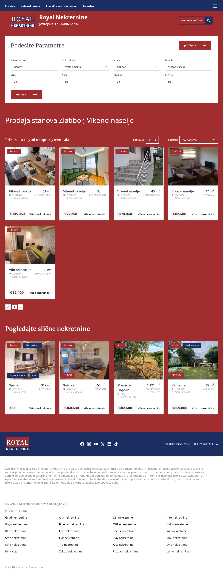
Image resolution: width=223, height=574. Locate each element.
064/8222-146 (69, 24)
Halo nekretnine (177, 524)
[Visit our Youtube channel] (96, 444)
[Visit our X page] (103, 444)
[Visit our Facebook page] (82, 444)
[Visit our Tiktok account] (116, 444)
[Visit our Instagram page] (89, 444)
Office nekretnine (124, 524)
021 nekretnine (123, 517)
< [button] (8, 307)
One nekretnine (177, 545)
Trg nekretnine (69, 545)
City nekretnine (69, 517)
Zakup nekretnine (70, 551)
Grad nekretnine (16, 517)
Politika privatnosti (177, 444)
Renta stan (12, 551)
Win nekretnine (177, 531)
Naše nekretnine (30, 6)
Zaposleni (88, 6)
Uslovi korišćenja (206, 444)
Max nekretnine (177, 538)
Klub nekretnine (15, 531)
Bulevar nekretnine (71, 524)
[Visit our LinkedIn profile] (109, 444)
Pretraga (21, 94)
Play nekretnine (123, 538)
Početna (10, 6)
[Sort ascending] (149, 140)
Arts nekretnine (123, 545)
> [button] (21, 307)
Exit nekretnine (69, 538)
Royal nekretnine (16, 524)
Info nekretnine (177, 517)
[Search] (209, 21)
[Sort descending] (155, 140)
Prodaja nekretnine (125, 551)
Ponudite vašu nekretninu (61, 6)
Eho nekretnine (69, 531)
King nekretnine (15, 545)
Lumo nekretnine (178, 551)
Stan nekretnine (15, 538)
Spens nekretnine (124, 531)
